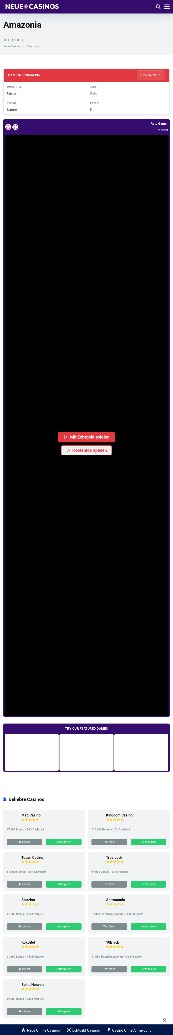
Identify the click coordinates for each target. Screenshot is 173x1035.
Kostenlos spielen (89, 450)
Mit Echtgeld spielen (90, 437)
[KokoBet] (12, 950)
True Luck (114, 857)
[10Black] (97, 950)
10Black (112, 942)
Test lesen (25, 841)
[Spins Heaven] (12, 992)
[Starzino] (12, 908)
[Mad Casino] (12, 823)
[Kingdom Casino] (97, 823)
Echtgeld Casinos (86, 1030)
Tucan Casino (32, 857)
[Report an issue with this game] (8, 127)
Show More (148, 75)
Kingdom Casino (119, 815)
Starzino (28, 900)
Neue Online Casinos (43, 1030)
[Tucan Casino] (12, 865)
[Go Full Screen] (15, 127)
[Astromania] (97, 908)
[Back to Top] (164, 1020)
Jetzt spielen (63, 841)
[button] (86, 412)
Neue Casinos (11, 46)
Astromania (115, 900)
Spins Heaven (32, 985)
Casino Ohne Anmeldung (132, 1030)
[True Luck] (97, 865)
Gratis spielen (31, 752)
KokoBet (28, 942)
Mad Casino (31, 815)
